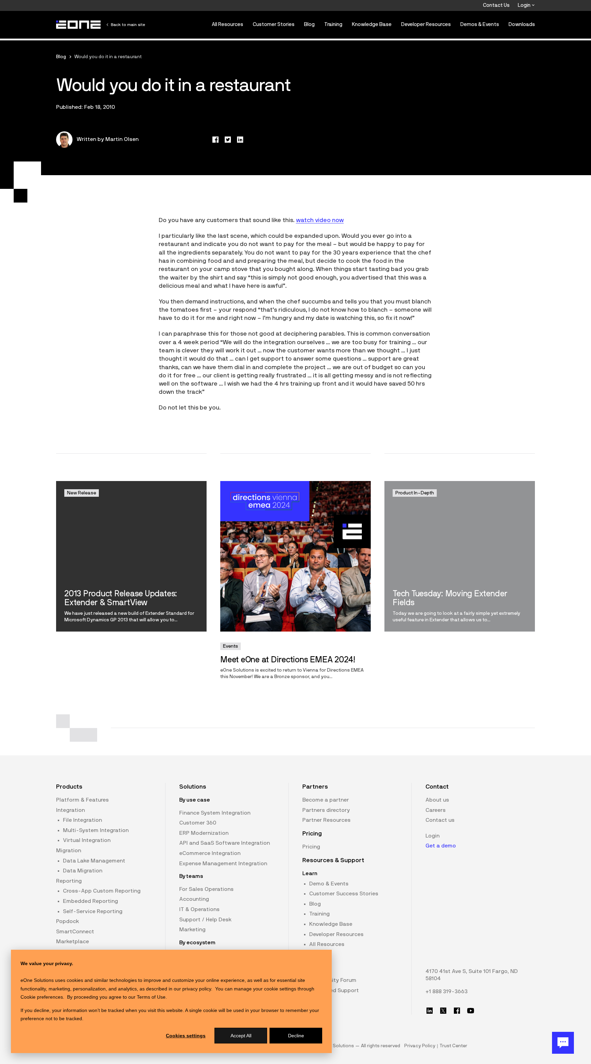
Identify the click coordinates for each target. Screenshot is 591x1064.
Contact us (440, 820)
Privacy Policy (419, 1045)
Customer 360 (197, 823)
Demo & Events (329, 883)
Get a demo (440, 845)
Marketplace (72, 941)
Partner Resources (326, 820)
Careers (435, 810)
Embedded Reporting (90, 901)
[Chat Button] (563, 1043)
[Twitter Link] (443, 1011)
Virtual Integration (86, 840)
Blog (309, 24)
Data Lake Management (94, 861)
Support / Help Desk (205, 919)
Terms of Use (151, 997)
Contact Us (496, 5)
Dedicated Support (334, 990)
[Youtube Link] (471, 1011)
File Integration (82, 820)
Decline (296, 1035)
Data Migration (82, 870)
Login (524, 5)
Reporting (69, 881)
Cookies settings (186, 1035)
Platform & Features (82, 800)
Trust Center (453, 1045)
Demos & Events (479, 24)
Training (333, 24)
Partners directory (326, 810)
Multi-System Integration (96, 830)
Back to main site (128, 25)
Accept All (241, 1035)
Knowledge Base (372, 24)
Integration (70, 810)
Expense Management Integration (223, 863)
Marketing (192, 929)
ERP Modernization (203, 833)
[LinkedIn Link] (429, 1011)
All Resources (227, 24)
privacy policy (196, 988)
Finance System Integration (214, 813)
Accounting (194, 899)
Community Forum (332, 980)
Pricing (311, 846)
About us (437, 800)
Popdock (67, 921)
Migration (68, 850)
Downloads (522, 24)
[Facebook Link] (457, 1011)
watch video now (320, 220)
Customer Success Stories (343, 893)
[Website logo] (78, 25)
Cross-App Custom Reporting (102, 891)
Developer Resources (426, 24)
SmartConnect (75, 931)
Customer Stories (273, 24)
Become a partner (325, 800)
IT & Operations (199, 909)
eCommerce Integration (209, 853)
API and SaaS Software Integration (224, 843)
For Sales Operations (206, 889)
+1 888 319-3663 (446, 991)
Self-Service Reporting (92, 911)
